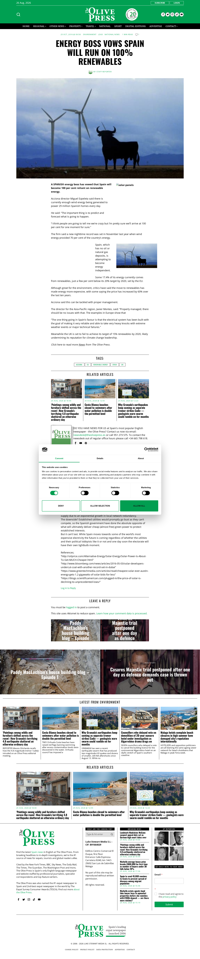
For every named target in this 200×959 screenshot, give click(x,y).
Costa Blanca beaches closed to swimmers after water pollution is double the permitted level (98, 409)
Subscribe (160, 2)
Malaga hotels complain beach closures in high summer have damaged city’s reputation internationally (177, 737)
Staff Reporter (104, 72)
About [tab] (141, 458)
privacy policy (169, 896)
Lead (100, 34)
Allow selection (100, 506)
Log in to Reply (68, 588)
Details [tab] (100, 458)
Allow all (139, 506)
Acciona (79, 364)
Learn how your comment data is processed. (121, 613)
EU (88, 364)
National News (112, 34)
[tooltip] (163, 14)
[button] (112, 834)
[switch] (85, 493)
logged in (71, 607)
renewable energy (100, 364)
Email (158, 874)
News (82, 344)
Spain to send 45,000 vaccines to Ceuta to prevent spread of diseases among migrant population (133, 880)
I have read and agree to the (171, 895)
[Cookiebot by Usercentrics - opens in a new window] (146, 450)
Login (177, 2)
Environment (89, 34)
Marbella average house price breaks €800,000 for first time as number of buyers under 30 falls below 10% (134, 865)
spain (115, 364)
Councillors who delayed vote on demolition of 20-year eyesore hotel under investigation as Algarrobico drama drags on (138, 737)
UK (122, 364)
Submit (169, 904)
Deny (61, 506)
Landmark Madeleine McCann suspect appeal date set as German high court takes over (133, 835)
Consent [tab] (59, 458)
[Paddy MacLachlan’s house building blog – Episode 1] (75, 630)
